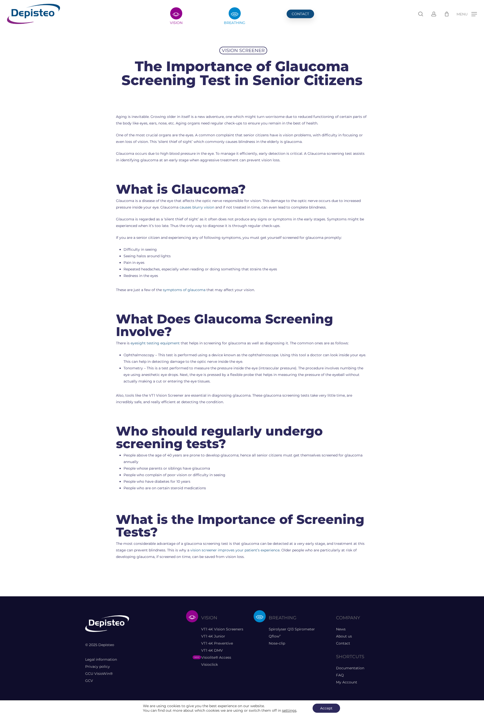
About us (344, 636)
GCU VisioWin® (99, 673)
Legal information (101, 659)
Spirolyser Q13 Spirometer (292, 629)
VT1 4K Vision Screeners (222, 629)
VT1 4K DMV (212, 650)
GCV (89, 680)
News (341, 629)
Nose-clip (277, 643)
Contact (343, 643)
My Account (346, 682)
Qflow (275, 636)
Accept (326, 708)
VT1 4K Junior (213, 636)
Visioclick (209, 664)
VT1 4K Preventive (217, 643)
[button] (467, 14)
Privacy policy (97, 666)
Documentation (350, 668)
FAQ (340, 675)
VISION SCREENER (243, 50)
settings (289, 710)
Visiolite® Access (216, 657)
